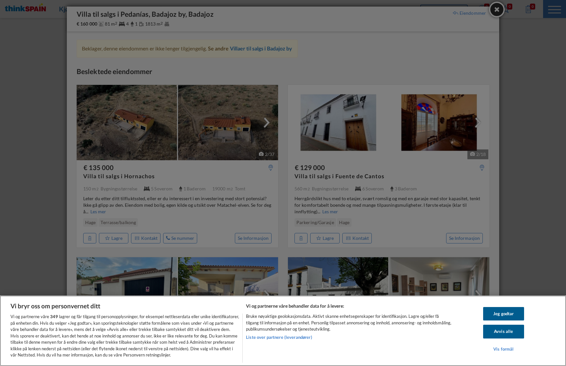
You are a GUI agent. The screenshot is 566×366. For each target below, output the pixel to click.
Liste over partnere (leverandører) (279, 337)
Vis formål (503, 349)
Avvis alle (503, 331)
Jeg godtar (503, 313)
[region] (283, 331)
